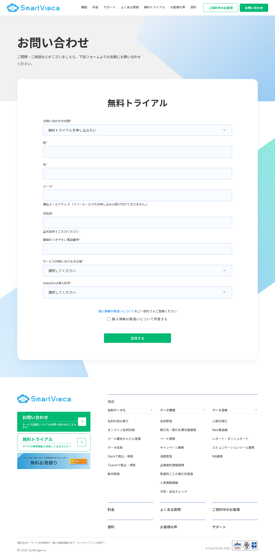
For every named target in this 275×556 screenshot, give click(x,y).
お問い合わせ (254, 8)
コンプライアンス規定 (90, 542)
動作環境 (114, 474)
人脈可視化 (219, 421)
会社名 (48, 213)
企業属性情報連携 (172, 465)
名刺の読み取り (118, 421)
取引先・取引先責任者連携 (178, 430)
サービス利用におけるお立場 (63, 261)
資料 (193, 7)
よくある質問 (130, 7)
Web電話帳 (220, 430)
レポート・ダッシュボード (230, 438)
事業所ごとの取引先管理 (176, 474)
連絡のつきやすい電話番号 (62, 239)
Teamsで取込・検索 (122, 465)
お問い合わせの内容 (57, 120)
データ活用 (235, 410)
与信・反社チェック (173, 491)
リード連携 (167, 438)
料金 (95, 7)
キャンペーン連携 (172, 447)
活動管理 (166, 456)
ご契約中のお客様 (221, 8)
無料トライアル (154, 7)
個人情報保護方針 (64, 542)
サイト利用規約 (41, 542)
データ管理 (183, 410)
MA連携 (217, 456)
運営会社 (23, 542)
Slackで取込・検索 (120, 456)
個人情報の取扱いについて (116, 311)
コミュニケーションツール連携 (233, 447)
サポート (110, 7)
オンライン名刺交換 (121, 430)
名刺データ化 (130, 410)
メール (48, 186)
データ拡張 (115, 447)
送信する (137, 338)
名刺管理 (166, 421)
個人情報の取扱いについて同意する (140, 319)
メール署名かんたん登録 (124, 438)
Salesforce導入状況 (57, 282)
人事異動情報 (169, 482)
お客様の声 (177, 7)
